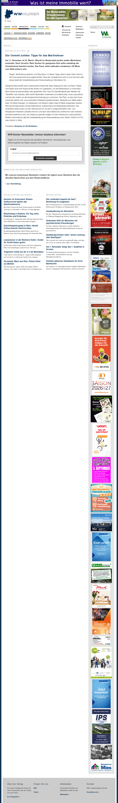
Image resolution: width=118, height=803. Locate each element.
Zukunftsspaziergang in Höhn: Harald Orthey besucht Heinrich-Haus (21, 226)
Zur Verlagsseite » (13, 797)
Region (7, 27)
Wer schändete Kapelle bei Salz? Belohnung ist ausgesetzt (61, 200)
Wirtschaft (24, 27)
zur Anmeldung (14, 183)
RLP (47, 27)
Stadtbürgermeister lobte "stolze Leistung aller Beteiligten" (65, 236)
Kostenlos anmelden (45, 158)
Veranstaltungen (20, 33)
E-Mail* (13, 149)
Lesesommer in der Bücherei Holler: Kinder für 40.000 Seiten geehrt (24, 241)
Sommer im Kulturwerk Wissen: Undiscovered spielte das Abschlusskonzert (18, 202)
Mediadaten (79, 29)
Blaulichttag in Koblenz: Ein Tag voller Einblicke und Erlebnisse (21, 215)
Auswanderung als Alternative (60, 211)
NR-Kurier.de (66, 32)
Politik (15, 27)
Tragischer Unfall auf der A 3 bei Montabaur (24, 251)
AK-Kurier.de (66, 30)
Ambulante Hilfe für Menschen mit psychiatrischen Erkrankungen (61, 221)
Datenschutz (80, 32)
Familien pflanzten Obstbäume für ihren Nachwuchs (64, 262)
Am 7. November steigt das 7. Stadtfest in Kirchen (65, 248)
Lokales (7, 33)
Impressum (79, 35)
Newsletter (65, 35)
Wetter (47, 33)
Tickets (92, 32)
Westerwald (10, 38)
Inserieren (79, 26)
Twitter (36, 792)
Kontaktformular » (93, 792)
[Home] (5, 21)
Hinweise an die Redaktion (25, 126)
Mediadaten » (65, 794)
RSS (35, 788)
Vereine (33, 27)
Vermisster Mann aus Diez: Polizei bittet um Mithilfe (22, 262)
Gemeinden (40, 33)
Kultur (41, 27)
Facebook (68, 26)
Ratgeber (31, 33)
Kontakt (78, 37)
